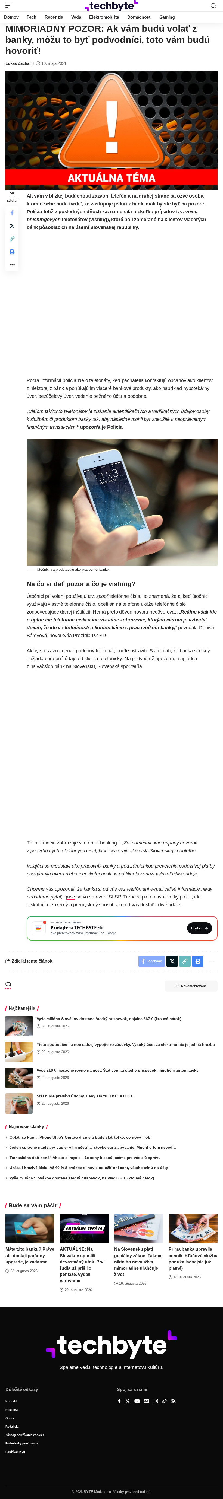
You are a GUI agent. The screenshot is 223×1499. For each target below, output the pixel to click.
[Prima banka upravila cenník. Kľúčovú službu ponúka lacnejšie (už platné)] (193, 1228)
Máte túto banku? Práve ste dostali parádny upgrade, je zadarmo (29, 1255)
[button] (10, 6)
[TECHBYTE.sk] (111, 5)
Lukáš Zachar (18, 63)
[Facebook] (119, 1401)
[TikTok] (165, 1401)
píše (70, 897)
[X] (127, 1401)
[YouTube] (137, 1401)
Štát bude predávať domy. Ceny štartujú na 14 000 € (85, 1096)
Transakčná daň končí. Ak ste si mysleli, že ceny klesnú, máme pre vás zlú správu (85, 1157)
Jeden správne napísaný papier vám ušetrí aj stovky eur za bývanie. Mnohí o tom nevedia (93, 1147)
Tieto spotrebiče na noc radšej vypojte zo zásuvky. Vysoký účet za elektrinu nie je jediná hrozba (126, 1044)
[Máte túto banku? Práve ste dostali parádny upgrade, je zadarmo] (29, 1228)
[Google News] (146, 1401)
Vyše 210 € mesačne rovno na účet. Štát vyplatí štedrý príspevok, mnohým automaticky (118, 1070)
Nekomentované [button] (194, 986)
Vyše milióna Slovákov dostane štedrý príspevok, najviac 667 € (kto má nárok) (109, 1019)
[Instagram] (156, 1401)
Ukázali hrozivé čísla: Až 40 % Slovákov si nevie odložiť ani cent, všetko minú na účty (89, 1167)
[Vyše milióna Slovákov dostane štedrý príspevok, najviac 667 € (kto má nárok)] (19, 1026)
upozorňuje (93, 427)
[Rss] (173, 1401)
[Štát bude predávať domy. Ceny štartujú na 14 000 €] (19, 1103)
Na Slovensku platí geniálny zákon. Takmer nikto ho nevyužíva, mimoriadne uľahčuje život (138, 1262)
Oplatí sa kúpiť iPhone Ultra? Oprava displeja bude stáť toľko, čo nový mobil (81, 1137)
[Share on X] (11, 225)
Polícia (115, 427)
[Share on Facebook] (11, 212)
